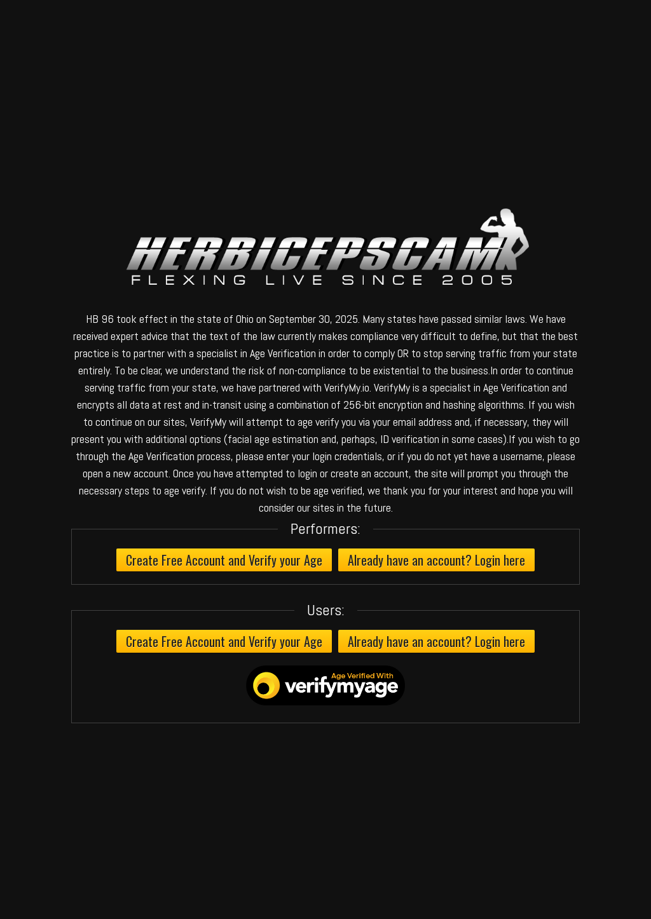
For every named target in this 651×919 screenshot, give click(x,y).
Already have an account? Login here (436, 559)
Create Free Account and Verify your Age (224, 559)
